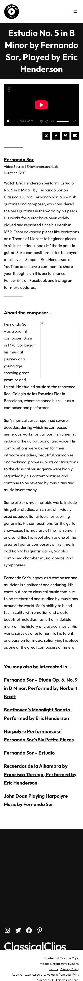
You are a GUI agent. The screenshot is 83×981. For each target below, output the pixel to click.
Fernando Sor (19, 159)
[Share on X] (46, 136)
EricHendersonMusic (42, 166)
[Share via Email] (75, 136)
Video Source (14, 166)
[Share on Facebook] (56, 136)
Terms (53, 969)
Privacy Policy (69, 969)
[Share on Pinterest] (65, 136)
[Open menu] (75, 11)
